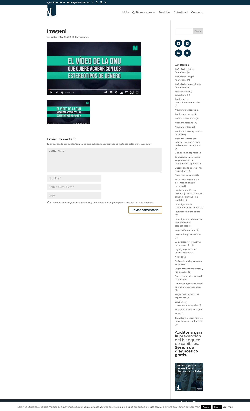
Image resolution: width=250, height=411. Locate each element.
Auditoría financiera (185, 118)
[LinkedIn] (105, 2)
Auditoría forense (184, 122)
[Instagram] (188, 43)
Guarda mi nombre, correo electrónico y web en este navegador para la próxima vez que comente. (102, 202)
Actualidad (181, 12)
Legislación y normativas (188, 234)
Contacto (197, 12)
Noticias (179, 256)
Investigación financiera (187, 211)
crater (54, 37)
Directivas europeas (185, 175)
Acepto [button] (206, 407)
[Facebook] (179, 43)
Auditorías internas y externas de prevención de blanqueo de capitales (188, 142)
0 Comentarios (81, 37)
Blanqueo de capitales (186, 152)
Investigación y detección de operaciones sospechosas (188, 222)
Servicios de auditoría (186, 309)
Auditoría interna (184, 127)
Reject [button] (217, 407)
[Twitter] (188, 53)
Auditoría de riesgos (185, 110)
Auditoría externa (184, 114)
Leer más (228, 406)
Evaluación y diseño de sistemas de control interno (187, 182)
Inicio (125, 12)
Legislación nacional (185, 230)
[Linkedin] (179, 53)
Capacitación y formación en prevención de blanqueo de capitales (188, 160)
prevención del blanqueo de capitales (188, 340)
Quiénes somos (142, 12)
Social (178, 313)
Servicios (164, 12)
